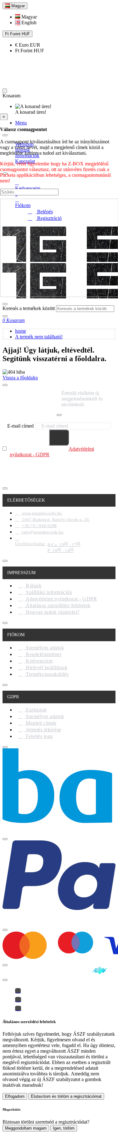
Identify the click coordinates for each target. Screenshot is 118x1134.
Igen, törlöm (64, 1128)
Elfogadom (15, 1096)
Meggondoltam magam (26, 1128)
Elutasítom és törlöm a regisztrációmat (66, 1096)
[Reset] (5, 91)
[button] (26, 17)
